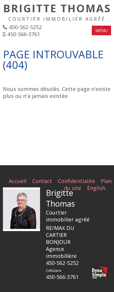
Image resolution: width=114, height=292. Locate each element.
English (96, 187)
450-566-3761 (23, 34)
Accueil (17, 180)
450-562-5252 (25, 27)
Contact (42, 180)
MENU (101, 30)
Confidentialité (76, 180)
